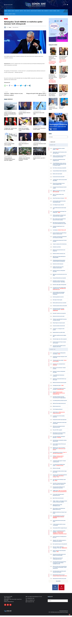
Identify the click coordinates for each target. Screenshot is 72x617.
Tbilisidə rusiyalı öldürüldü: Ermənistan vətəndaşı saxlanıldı (24, 159)
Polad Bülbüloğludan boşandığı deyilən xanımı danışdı (63, 59)
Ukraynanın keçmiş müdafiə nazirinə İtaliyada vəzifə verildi (59, 346)
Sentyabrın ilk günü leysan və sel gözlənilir (58, 227)
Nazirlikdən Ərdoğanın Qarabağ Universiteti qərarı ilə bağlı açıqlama (59, 397)
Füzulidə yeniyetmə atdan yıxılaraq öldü (60, 305)
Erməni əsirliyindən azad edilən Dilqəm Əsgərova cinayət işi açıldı (59, 233)
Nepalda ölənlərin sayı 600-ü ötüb (59, 332)
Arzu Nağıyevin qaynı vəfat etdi (58, 204)
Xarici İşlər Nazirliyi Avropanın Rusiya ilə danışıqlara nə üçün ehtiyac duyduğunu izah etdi (59, 562)
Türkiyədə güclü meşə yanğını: (59, 361)
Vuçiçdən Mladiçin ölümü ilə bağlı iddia (60, 170)
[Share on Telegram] (26, 85)
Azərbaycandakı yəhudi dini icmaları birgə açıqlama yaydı (59, 201)
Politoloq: (58, 457)
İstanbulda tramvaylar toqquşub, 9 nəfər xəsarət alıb (60, 357)
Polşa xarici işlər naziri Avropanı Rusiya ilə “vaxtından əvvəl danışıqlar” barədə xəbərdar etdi (60, 567)
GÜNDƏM (9, 10)
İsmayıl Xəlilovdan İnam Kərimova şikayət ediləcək (52, 94)
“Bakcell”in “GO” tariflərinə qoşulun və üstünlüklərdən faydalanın (59, 541)
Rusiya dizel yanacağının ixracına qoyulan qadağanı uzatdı (24, 129)
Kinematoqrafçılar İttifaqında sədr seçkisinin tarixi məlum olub (59, 487)
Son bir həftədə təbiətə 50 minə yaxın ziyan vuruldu (59, 444)
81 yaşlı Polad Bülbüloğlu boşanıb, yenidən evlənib (63, 76)
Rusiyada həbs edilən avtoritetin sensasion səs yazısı (58, 309)
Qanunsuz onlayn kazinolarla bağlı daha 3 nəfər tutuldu (60, 475)
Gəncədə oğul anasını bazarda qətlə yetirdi (59, 521)
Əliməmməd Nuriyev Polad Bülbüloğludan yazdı (57, 505)
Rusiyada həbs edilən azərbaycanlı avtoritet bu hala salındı (53, 60)
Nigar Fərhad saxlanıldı (61, 108)
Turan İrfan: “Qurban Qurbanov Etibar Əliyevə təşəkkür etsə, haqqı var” (59, 484)
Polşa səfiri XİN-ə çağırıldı (57, 429)
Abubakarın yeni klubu (57, 246)
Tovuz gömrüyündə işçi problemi (59, 516)
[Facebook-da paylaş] (11, 85)
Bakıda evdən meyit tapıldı (57, 173)
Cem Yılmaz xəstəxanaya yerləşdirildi (59, 167)
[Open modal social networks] (30, 85)
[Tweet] (22, 85)
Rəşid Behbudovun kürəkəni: (60, 453)
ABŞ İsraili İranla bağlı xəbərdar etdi (59, 403)
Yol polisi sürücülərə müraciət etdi (59, 325)
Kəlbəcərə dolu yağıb (56, 468)
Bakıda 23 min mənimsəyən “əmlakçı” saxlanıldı (59, 368)
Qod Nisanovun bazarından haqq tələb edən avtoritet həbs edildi (53, 78)
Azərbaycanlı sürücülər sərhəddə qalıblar (59, 149)
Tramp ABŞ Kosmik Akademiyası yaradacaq (58, 375)
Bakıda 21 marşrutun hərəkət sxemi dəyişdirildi (59, 250)
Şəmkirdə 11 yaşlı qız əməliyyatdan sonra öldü (59, 372)
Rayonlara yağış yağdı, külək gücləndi (59, 284)
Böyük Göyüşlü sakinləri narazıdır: (60, 575)
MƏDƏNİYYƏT (46, 10)
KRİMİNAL (54, 10)
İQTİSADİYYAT (17, 10)
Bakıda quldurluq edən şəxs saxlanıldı (59, 302)
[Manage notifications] (69, 615)
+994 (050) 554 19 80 (30, 598)
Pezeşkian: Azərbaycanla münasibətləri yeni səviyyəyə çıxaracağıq (60, 237)
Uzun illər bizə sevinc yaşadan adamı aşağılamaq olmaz (59, 288)
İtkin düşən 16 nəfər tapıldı (57, 299)
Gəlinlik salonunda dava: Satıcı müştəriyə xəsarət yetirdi (58, 267)
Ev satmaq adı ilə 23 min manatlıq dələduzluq (58, 416)
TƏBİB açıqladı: (60, 491)
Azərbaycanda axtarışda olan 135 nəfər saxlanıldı (60, 241)
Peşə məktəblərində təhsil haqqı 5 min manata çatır (59, 212)
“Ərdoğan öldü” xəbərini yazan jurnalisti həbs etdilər (60, 180)
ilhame (10, 27)
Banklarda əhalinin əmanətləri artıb (59, 253)
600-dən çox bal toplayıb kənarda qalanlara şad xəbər (59, 427)
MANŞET (5, 10)
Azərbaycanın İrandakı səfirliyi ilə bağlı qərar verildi (60, 472)
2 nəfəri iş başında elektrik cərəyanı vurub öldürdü (59, 525)
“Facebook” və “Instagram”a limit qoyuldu (58, 329)
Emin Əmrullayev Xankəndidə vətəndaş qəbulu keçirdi (60, 441)
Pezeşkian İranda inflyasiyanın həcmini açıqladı (59, 187)
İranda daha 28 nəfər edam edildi (58, 176)
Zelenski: (59, 393)
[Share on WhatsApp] (6, 85)
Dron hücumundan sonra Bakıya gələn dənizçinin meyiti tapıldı (59, 572)
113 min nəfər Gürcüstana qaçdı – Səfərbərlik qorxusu (58, 495)
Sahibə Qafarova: (59, 413)
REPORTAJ (28, 10)
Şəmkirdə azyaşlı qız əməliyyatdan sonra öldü (59, 271)
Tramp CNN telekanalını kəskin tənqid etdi (59, 208)
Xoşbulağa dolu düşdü (58, 385)
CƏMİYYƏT (21, 10)
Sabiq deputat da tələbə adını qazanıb (59, 578)
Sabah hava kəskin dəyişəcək (58, 263)
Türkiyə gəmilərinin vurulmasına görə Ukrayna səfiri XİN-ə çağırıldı (9, 159)
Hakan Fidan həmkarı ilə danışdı (60, 198)
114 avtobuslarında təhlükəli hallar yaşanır (59, 465)
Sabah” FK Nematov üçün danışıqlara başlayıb (59, 551)
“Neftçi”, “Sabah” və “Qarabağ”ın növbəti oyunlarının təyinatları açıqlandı (60, 501)
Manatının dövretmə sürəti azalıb (58, 316)
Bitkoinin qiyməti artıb (57, 406)
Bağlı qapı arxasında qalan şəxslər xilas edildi (60, 275)
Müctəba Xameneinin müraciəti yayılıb (59, 382)
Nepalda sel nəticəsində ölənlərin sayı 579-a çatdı (59, 379)
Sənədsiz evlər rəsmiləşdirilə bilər (59, 364)
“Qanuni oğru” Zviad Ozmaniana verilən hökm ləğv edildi (60, 153)
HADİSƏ (58, 10)
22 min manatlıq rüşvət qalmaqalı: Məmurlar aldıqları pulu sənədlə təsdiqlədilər (59, 293)
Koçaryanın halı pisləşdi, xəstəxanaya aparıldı (53, 108)
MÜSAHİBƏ (39, 10)
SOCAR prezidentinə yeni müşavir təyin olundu (60, 513)
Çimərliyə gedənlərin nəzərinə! (58, 296)
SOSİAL (42, 10)
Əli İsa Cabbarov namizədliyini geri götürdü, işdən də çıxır (59, 509)
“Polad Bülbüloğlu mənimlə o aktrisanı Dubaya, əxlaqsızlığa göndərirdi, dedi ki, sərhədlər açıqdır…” (59, 164)
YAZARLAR (51, 10)
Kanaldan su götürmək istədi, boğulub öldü (59, 336)
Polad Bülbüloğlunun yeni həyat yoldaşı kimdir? (63, 94)
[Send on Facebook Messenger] (17, 85)
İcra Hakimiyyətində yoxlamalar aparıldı (60, 400)
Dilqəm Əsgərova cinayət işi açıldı (59, 322)
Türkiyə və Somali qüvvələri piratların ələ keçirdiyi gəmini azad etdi (10, 114)
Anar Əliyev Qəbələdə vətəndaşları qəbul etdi (59, 437)
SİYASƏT (12, 10)
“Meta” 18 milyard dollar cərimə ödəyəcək (58, 195)
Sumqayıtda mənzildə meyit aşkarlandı (59, 419)
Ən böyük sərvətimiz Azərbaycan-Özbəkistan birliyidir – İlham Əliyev (59, 281)
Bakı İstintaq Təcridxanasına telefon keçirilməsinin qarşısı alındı (59, 433)
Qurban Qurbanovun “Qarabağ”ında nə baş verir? (59, 537)
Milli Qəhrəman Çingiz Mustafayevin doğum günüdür (59, 257)
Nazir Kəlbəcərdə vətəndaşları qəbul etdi (59, 480)
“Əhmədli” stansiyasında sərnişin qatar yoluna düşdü (60, 423)
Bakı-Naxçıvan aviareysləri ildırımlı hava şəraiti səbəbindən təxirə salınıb (59, 223)
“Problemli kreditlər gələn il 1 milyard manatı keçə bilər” (59, 461)
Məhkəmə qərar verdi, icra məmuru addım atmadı (59, 448)
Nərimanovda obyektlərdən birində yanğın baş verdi (59, 160)
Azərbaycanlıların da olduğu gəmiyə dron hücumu (59, 353)
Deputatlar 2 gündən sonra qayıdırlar (59, 313)
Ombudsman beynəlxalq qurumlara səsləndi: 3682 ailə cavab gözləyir (59, 261)
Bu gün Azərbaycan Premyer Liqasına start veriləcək (59, 342)
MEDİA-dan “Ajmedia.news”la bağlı (59, 191)
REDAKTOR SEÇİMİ (34, 10)
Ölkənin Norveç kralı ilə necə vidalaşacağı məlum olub (58, 558)
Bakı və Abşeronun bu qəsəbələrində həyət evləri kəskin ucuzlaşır (59, 219)
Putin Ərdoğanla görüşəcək (57, 409)
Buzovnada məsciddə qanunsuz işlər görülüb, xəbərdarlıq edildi (59, 555)
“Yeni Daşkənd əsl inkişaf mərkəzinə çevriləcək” (59, 389)
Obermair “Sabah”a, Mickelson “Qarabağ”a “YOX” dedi (60, 547)
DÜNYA (25, 10)
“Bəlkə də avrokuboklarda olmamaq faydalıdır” (60, 532)
